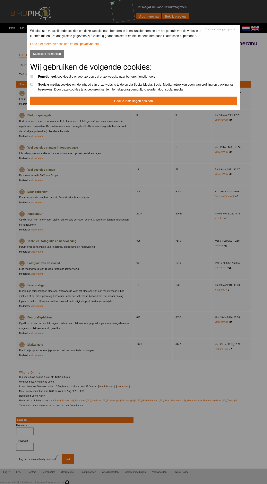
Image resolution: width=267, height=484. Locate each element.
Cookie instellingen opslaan (220, 29)
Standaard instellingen (47, 53)
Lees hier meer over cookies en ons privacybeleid (64, 44)
